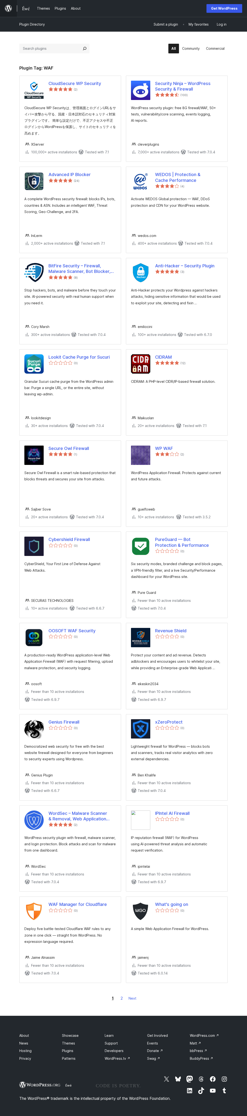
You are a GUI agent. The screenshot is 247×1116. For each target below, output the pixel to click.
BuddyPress (201, 1058)
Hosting (25, 1051)
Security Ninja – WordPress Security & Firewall (183, 86)
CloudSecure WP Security (74, 83)
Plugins (67, 1051)
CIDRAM (163, 357)
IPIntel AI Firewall (172, 813)
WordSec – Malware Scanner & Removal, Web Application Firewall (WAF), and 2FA (77, 816)
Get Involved (157, 1035)
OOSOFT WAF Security (72, 630)
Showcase (70, 1035)
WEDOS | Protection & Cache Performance (177, 177)
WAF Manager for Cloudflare (77, 904)
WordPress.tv (117, 1058)
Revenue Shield (170, 630)
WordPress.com (204, 1035)
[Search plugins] (84, 48)
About (24, 1035)
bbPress (198, 1051)
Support (111, 1043)
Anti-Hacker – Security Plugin (184, 265)
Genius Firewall (63, 722)
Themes (68, 1043)
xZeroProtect (169, 722)
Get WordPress (224, 8)
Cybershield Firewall (69, 539)
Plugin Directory (32, 24)
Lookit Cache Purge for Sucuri (79, 357)
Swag (153, 1058)
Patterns (68, 1058)
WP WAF (164, 448)
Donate (155, 1051)
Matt (195, 1043)
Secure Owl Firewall (68, 448)
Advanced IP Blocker (69, 174)
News (23, 1043)
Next (132, 998)
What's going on (171, 904)
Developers (114, 1051)
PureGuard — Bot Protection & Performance (182, 542)
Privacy (25, 1058)
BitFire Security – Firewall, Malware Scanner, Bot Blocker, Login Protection (79, 268)
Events (152, 1043)
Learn (109, 1035)
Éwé (68, 1085)
